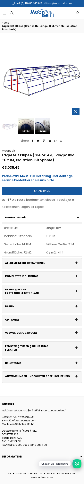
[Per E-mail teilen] (61, 141)
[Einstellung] (77, 13)
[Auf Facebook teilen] (32, 141)
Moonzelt (8, 151)
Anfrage (44, 191)
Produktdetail (15, 217)
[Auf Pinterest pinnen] (44, 141)
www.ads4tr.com (42, 477)
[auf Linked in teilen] (49, 141)
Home (5, 22)
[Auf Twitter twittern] (38, 141)
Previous (5, 77)
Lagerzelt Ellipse (32, 207)
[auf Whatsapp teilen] (55, 141)
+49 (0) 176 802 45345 (28, 3)
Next (79, 77)
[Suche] (11, 13)
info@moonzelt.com (59, 3)
